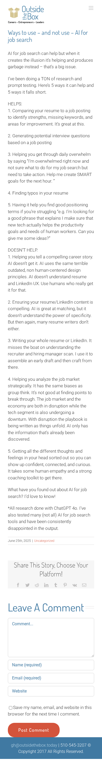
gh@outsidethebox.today (34, 745)
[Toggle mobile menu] (91, 8)
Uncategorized (44, 541)
